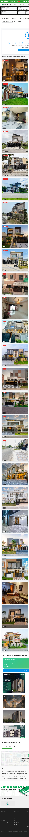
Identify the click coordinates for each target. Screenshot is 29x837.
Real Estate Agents (18, 822)
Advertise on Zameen (6, 822)
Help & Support (4, 820)
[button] (4, 9)
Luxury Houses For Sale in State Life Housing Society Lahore (14, 771)
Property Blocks (14, 1)
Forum (15, 818)
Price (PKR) (4, 11)
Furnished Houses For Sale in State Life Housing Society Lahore (14, 775)
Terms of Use (4, 824)
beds (19, 11)
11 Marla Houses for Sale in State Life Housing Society (14, 778)
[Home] (2, 1)
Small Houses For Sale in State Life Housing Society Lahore (14, 776)
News (15, 817)
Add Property (17, 824)
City (8, 7)
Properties (6, 1)
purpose (3, 7)
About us (3, 815)
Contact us (3, 817)
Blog (15, 815)
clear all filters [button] (17, 21)
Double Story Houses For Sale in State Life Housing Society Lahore (14, 773)
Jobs (2, 818)
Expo (15, 820)
